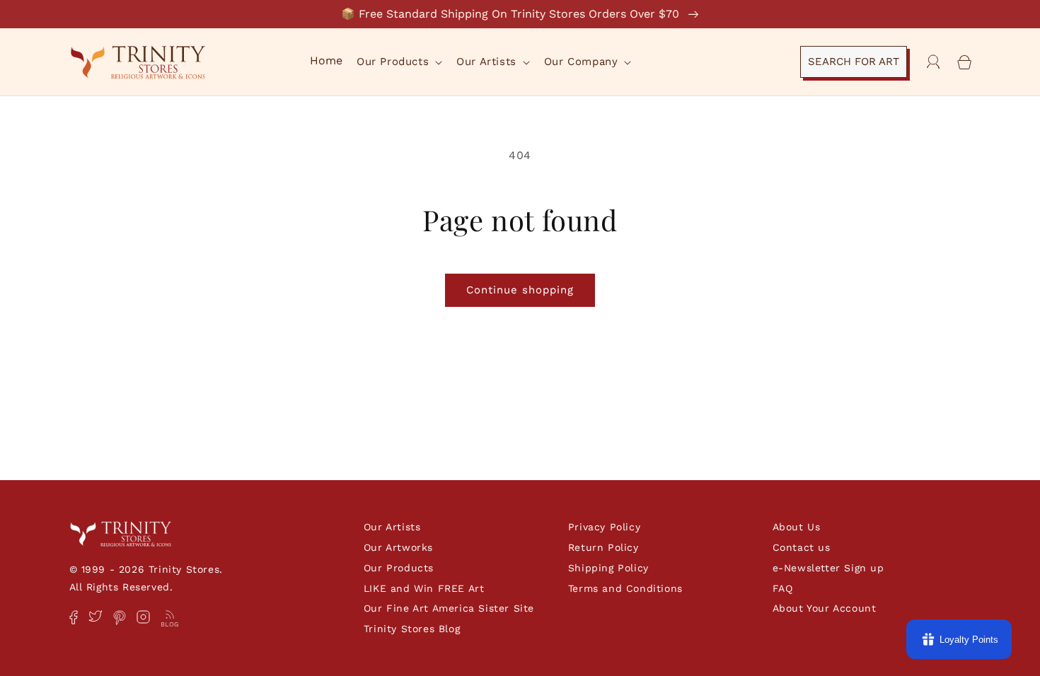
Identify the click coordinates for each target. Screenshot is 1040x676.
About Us (797, 526)
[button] (398, 62)
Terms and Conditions (625, 588)
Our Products (399, 567)
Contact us (802, 547)
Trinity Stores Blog (412, 628)
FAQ (783, 588)
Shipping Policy (608, 567)
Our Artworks (398, 547)
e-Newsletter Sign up (828, 567)
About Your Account (825, 608)
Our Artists (392, 526)
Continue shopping (520, 290)
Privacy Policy (604, 526)
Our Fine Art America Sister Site (449, 608)
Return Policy (603, 547)
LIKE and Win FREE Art (424, 588)
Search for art (853, 61)
